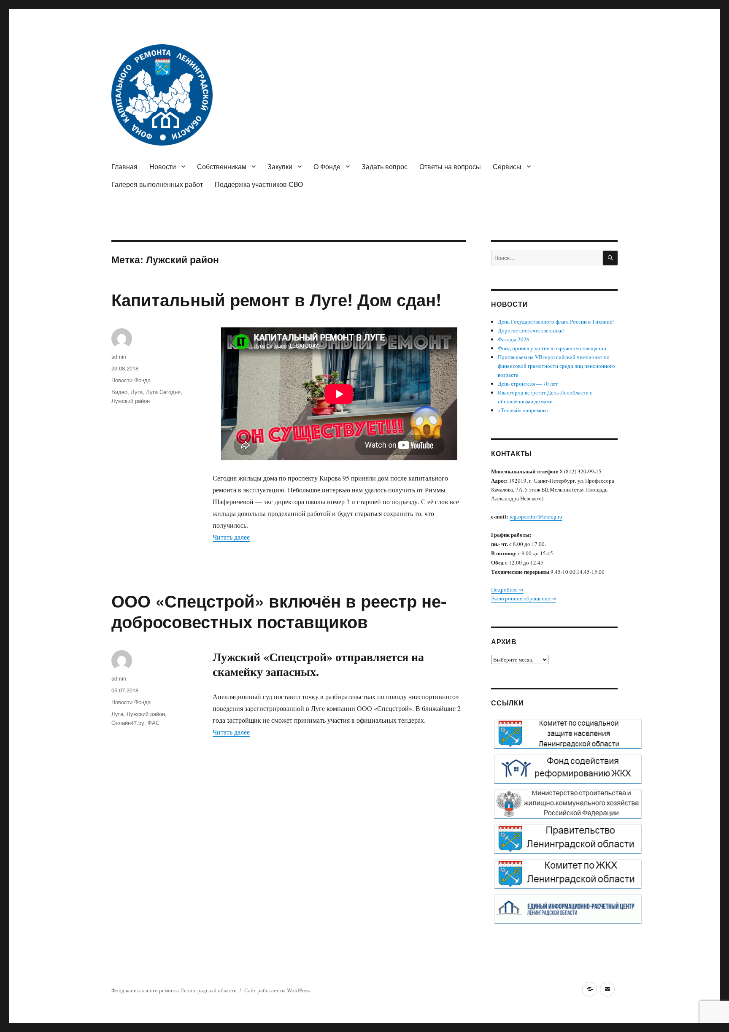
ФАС (153, 723)
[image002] (568, 909)
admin (118, 356)
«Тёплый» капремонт (523, 410)
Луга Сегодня (163, 392)
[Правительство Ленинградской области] (568, 839)
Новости (162, 166)
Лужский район (130, 401)
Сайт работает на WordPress (277, 990)
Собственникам (221, 166)
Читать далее (231, 536)
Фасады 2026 (513, 339)
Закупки (279, 166)
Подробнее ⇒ (507, 589)
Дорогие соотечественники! (531, 330)
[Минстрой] (568, 804)
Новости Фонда (131, 380)
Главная (124, 166)
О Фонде (326, 166)
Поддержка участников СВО (259, 184)
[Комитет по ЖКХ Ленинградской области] (568, 874)
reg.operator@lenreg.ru (536, 516)
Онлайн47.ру (127, 723)
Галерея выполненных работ (157, 184)
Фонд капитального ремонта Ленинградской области (174, 990)
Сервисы (507, 166)
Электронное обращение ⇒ (523, 598)
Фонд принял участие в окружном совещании (552, 348)
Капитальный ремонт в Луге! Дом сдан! (276, 299)
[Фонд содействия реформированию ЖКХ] (568, 768)
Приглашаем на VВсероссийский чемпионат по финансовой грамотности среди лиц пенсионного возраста (556, 365)
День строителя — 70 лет (528, 383)
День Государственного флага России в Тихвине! (556, 321)
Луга (137, 392)
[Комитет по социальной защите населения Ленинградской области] (568, 733)
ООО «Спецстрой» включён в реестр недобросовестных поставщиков (278, 611)
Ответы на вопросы (450, 166)
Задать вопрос (385, 166)
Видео (119, 392)
